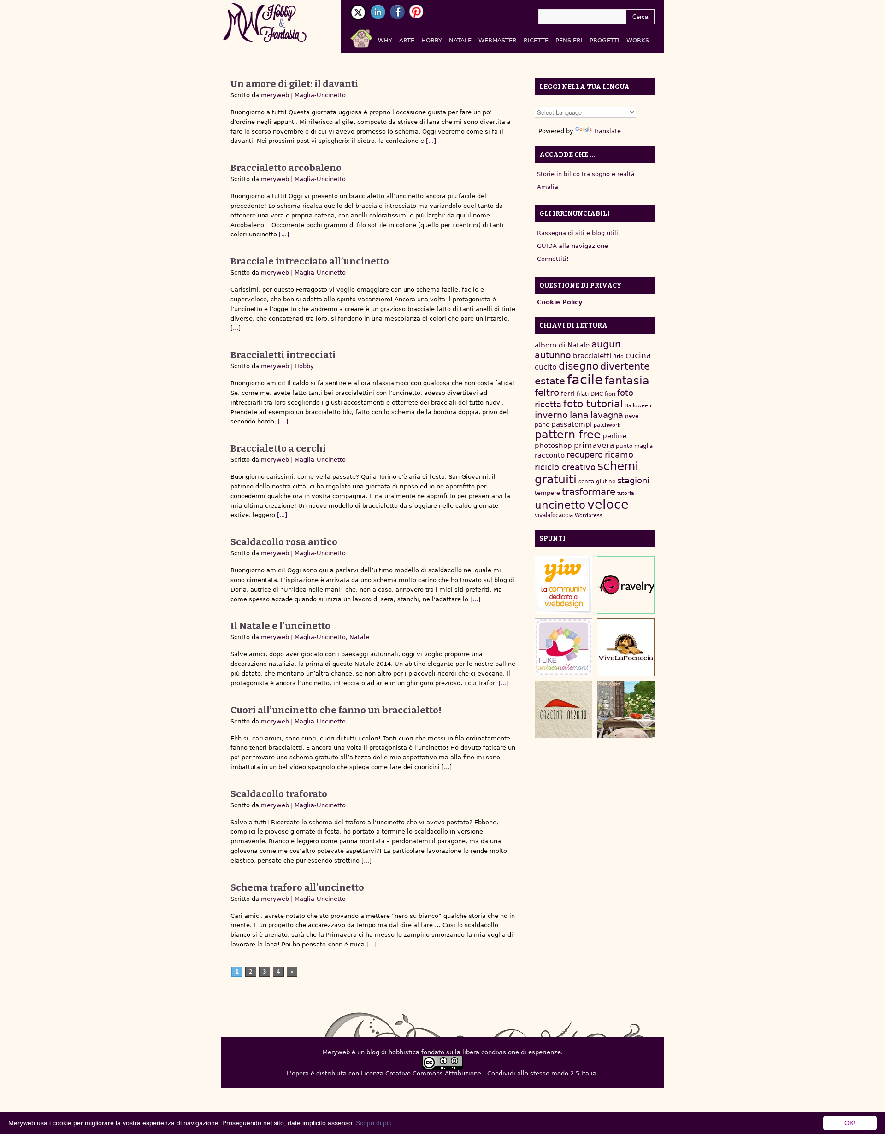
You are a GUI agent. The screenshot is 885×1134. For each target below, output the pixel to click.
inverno (551, 415)
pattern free (568, 434)
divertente (625, 366)
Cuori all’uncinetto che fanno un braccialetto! (336, 710)
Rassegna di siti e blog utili (577, 232)
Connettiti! (553, 258)
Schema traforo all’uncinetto (297, 887)
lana (579, 415)
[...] (430, 140)
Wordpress (588, 515)
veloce (608, 504)
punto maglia (634, 446)
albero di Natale (562, 345)
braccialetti (592, 356)
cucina (638, 355)
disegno (578, 366)
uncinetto (560, 505)
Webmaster (497, 40)
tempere (547, 492)
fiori (610, 394)
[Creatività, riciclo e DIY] (563, 647)
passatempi (571, 424)
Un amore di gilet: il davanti (294, 83)
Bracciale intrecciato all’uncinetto (309, 261)
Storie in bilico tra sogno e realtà (586, 173)
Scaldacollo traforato (278, 793)
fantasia (627, 380)
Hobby (431, 40)
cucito (546, 367)
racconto (550, 455)
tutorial (626, 493)
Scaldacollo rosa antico (283, 541)
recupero (584, 454)
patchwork (607, 425)
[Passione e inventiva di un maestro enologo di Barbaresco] (563, 709)
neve (631, 416)
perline (614, 436)
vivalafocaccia (554, 515)
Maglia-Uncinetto (320, 95)
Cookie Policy (559, 302)
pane (542, 424)
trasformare (588, 491)
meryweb (275, 95)
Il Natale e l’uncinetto (280, 625)
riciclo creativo (565, 467)
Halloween (638, 406)
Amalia (547, 186)
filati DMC (590, 394)
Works (637, 40)
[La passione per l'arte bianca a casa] (626, 647)
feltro (547, 393)
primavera (594, 445)
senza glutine (596, 481)
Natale (460, 40)
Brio (618, 356)
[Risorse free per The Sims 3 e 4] (626, 709)
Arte (406, 40)
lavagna (606, 415)
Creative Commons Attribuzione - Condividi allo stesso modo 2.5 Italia (490, 1073)
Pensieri (569, 40)
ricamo (619, 454)
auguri (606, 344)
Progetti (605, 40)
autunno (553, 355)
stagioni (633, 480)
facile (585, 380)
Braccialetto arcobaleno (286, 167)
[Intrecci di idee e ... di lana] (626, 585)
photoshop (553, 445)
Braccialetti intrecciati (283, 354)
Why (385, 40)
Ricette (536, 40)
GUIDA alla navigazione (572, 245)
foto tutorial (593, 404)
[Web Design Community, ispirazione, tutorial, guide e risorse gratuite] (563, 585)
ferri (568, 393)
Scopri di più (374, 1123)
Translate (607, 131)
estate (550, 381)
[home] (372, 36)
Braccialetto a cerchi (278, 448)
